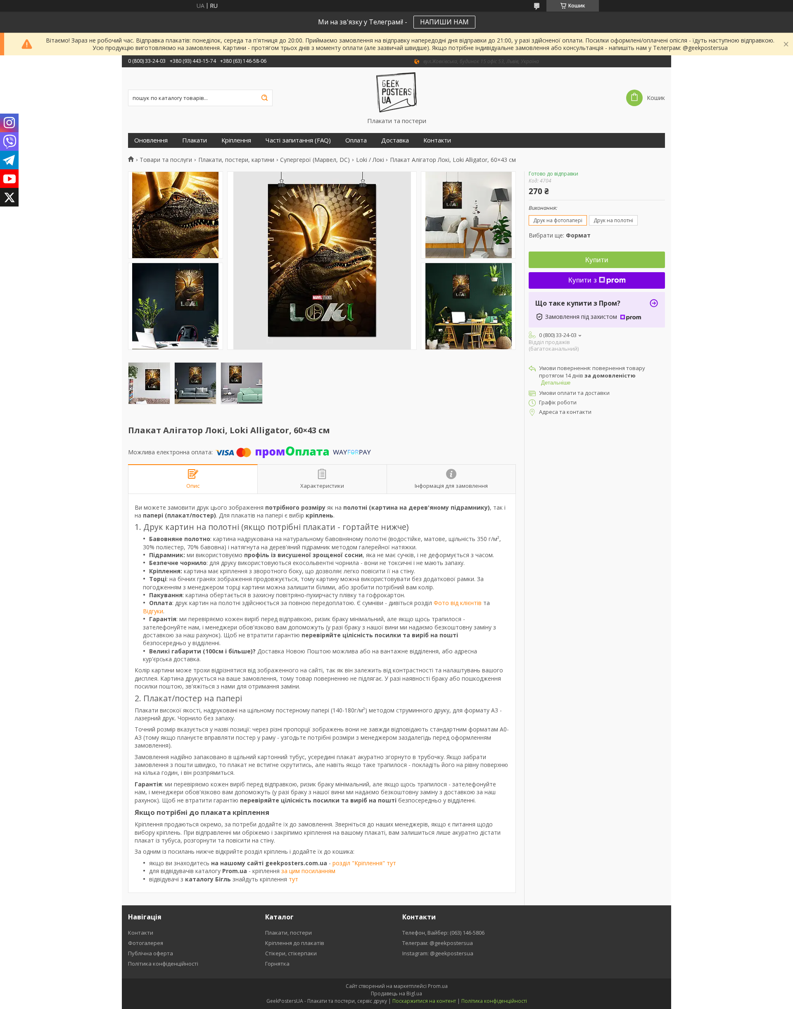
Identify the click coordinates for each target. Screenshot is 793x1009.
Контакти (437, 140)
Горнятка (277, 963)
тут (293, 879)
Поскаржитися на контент (424, 1000)
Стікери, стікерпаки (291, 953)
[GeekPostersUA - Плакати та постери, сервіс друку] (396, 92)
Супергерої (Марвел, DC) (315, 160)
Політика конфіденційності (163, 963)
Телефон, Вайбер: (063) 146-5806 (443, 932)
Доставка (395, 140)
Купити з (582, 280)
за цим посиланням (308, 871)
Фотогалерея (145, 943)
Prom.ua (438, 986)
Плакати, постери (288, 932)
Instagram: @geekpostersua (437, 953)
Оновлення (151, 140)
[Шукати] (264, 98)
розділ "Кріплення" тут (364, 863)
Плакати (194, 140)
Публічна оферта (150, 953)
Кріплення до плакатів (294, 943)
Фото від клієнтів (458, 603)
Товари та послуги (166, 160)
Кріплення (236, 140)
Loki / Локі (370, 160)
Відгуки (153, 611)
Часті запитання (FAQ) (298, 140)
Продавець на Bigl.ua (396, 993)
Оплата (356, 140)
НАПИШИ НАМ (444, 21)
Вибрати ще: (560, 235)
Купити (596, 260)
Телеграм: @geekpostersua (437, 943)
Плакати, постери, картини (236, 160)
